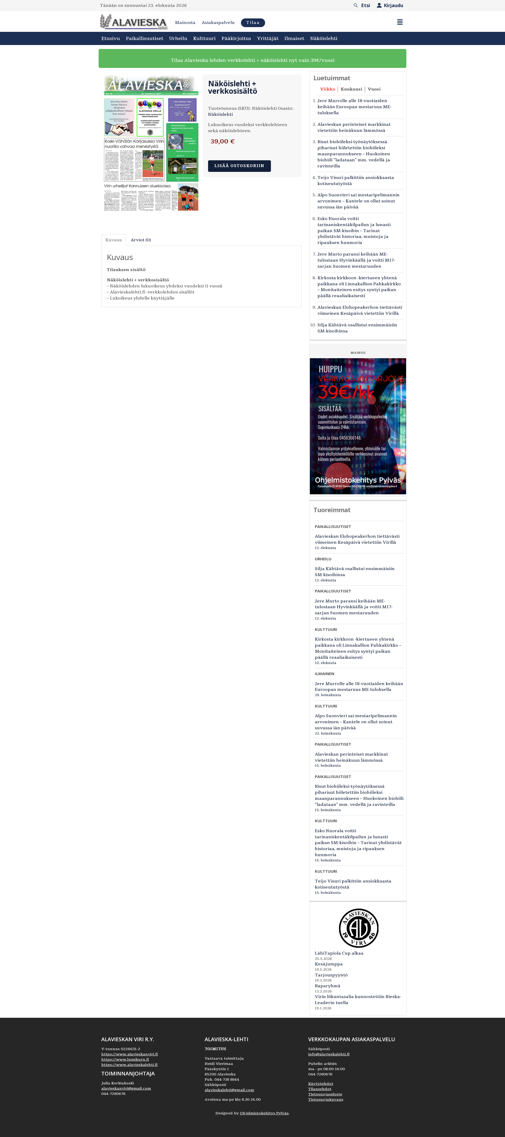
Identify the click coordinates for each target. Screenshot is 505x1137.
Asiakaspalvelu (218, 23)
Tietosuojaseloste (325, 1094)
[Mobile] (399, 22)
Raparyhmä (327, 986)
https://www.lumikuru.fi (125, 1059)
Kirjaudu (393, 5)
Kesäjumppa (329, 964)
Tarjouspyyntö (331, 975)
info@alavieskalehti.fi (329, 1054)
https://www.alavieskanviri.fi (129, 1054)
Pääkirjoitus (236, 38)
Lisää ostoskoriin (239, 165)
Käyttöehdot (320, 1083)
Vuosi (374, 89)
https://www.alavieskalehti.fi (129, 1064)
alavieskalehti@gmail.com (229, 1090)
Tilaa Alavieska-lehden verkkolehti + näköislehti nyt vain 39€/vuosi (253, 60)
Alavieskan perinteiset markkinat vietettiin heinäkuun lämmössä (354, 127)
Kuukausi (351, 89)
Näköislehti (323, 38)
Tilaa (253, 23)
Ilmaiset (294, 38)
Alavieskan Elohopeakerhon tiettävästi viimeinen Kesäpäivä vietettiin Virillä (359, 310)
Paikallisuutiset (144, 38)
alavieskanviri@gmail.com (126, 1088)
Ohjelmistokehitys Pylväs (264, 1113)
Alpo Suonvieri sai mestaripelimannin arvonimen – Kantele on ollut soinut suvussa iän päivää (358, 201)
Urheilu (178, 38)
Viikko (327, 89)
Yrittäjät (268, 38)
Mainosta (185, 23)
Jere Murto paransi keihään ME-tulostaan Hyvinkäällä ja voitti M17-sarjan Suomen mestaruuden (356, 260)
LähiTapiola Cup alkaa (339, 953)
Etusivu (110, 38)
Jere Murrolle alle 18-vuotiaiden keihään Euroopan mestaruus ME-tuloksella (354, 107)
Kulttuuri (204, 38)
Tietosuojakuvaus (325, 1099)
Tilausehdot (319, 1088)
